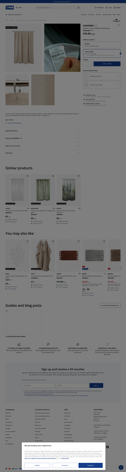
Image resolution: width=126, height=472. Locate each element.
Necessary (65, 465)
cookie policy (65, 458)
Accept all (90, 465)
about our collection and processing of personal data (40, 458)
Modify (37, 465)
